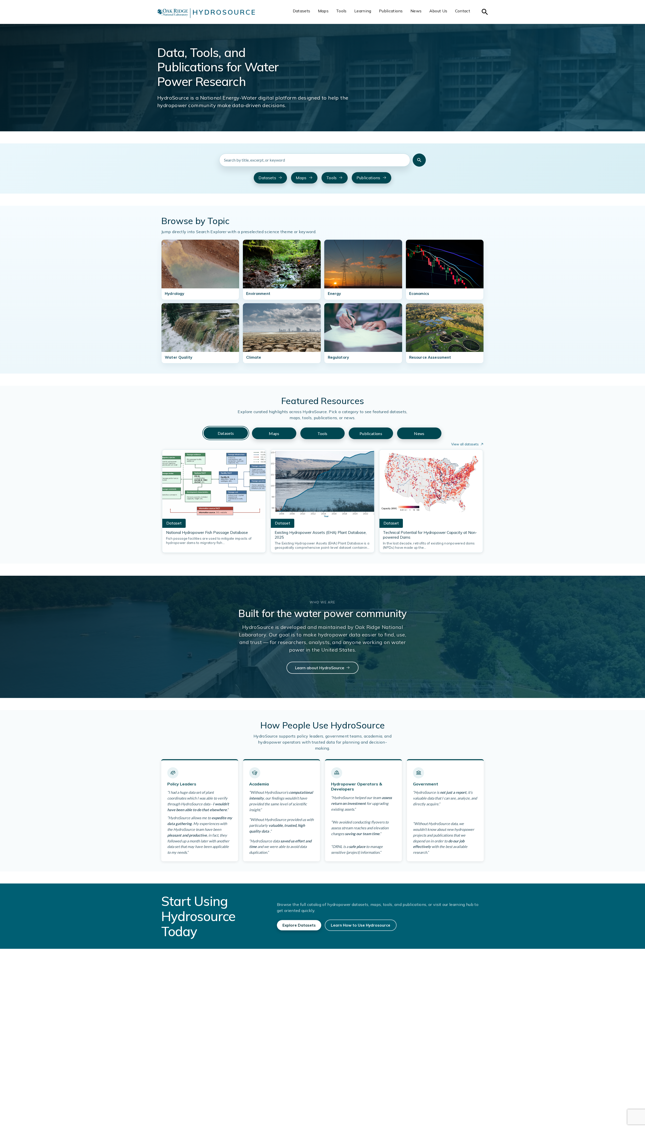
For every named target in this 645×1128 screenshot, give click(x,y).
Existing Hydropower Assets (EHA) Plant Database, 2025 (321, 535)
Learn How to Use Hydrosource (360, 925)
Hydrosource (224, 12)
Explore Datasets (299, 925)
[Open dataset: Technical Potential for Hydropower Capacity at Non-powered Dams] (431, 486)
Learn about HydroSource (319, 667)
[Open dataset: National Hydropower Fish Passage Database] (214, 486)
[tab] (226, 433)
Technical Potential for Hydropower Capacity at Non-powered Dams (430, 535)
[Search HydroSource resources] (419, 160)
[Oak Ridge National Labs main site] (172, 13)
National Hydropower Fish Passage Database (207, 532)
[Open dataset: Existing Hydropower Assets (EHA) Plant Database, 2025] (322, 486)
